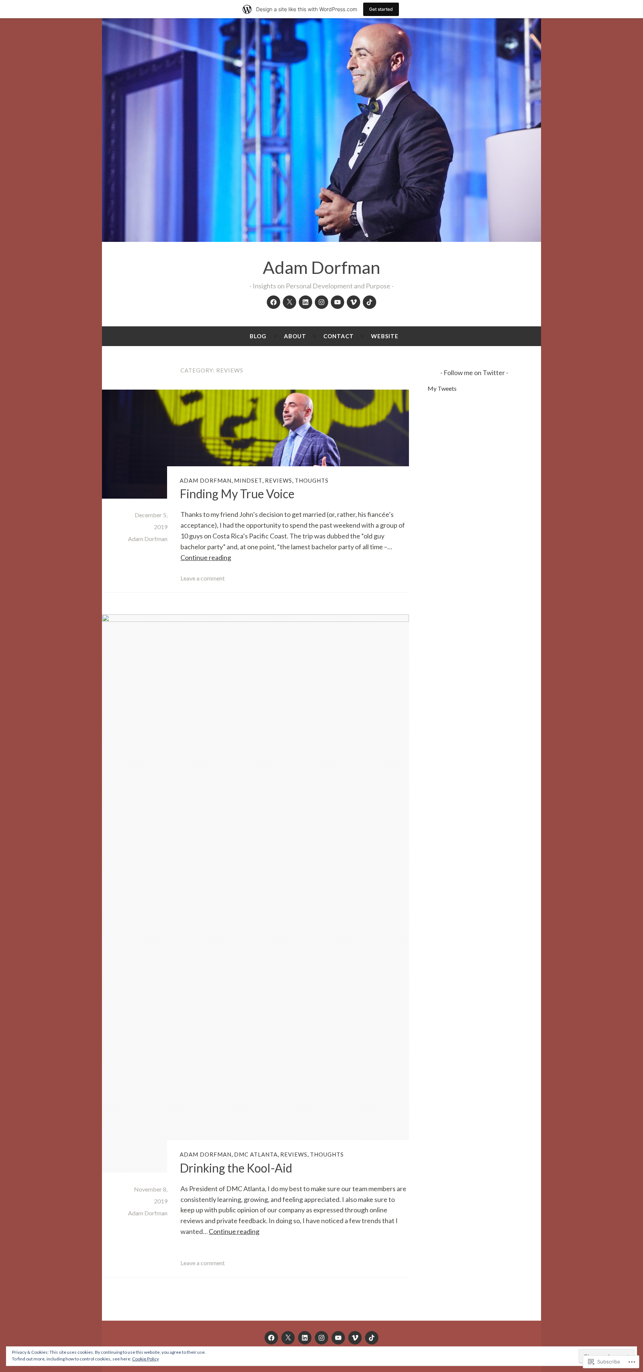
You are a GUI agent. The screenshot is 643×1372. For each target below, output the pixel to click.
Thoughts (312, 480)
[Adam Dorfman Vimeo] (353, 302)
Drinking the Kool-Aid (236, 1168)
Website (385, 336)
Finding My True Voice (237, 493)
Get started (381, 9)
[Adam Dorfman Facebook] (273, 302)
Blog (258, 336)
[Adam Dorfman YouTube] (337, 302)
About (295, 336)
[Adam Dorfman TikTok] (369, 302)
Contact (338, 336)
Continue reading (205, 557)
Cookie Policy (145, 1359)
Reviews (278, 480)
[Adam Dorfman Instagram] (321, 302)
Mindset (248, 480)
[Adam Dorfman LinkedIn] (305, 302)
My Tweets (442, 388)
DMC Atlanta (256, 1154)
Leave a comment (202, 578)
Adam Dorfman (321, 267)
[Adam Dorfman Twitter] (289, 302)
